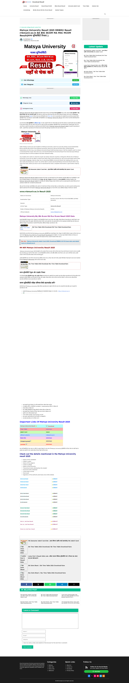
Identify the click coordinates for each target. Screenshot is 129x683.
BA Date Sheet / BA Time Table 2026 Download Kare (29, 602)
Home (25, 6)
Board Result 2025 (47, 6)
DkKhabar (28, 39)
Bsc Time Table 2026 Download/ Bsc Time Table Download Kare (48, 264)
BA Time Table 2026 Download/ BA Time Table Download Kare (51, 227)
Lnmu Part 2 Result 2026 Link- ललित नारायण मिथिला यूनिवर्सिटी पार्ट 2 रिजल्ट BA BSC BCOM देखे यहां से (70, 596)
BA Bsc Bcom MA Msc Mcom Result (42, 10)
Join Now (75, 80)
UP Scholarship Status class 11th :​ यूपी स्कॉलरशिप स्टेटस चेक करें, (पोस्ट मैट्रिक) (70, 602)
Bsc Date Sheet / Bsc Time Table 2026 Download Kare (50, 602)
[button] (105, 14)
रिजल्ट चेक (50, 116)
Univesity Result (34, 6)
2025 (30, 116)
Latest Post (38, 27)
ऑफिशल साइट (37, 123)
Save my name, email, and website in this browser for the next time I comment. (45, 643)
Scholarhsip (26, 10)
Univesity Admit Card (74, 6)
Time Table (86, 6)
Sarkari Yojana (59, 10)
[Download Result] (27, 2)
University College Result (27, 27)
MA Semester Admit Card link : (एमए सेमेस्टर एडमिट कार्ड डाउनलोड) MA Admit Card (51, 169)
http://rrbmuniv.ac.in (64, 291)
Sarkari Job (95, 6)
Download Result (38, 2)
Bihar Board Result (60, 6)
